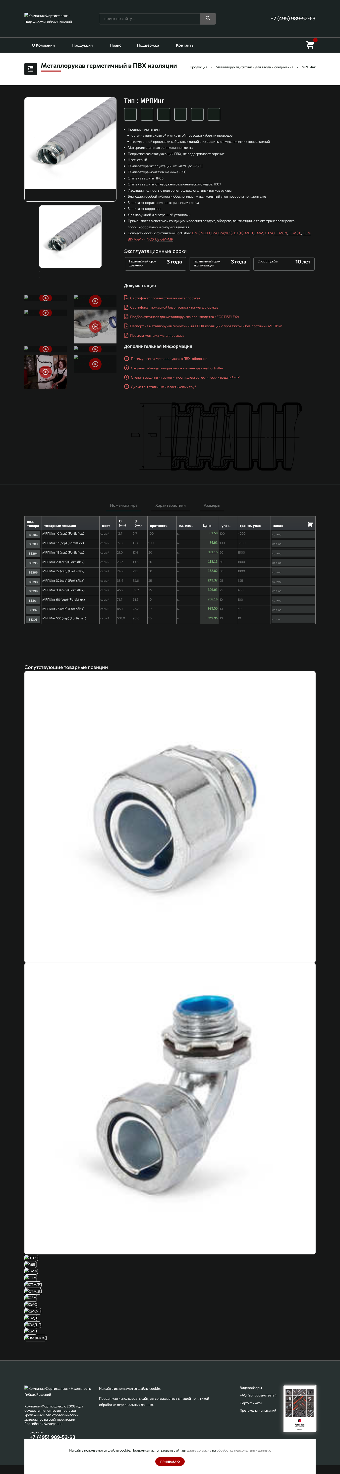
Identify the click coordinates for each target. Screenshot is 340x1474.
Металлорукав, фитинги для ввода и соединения (254, 67)
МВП (249, 233)
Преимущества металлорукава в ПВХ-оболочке (168, 358)
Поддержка (148, 45)
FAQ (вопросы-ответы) (258, 1395)
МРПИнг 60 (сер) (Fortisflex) (63, 599)
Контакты (185, 45)
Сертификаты (251, 1403)
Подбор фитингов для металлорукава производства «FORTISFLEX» (184, 317)
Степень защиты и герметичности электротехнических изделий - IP (185, 377)
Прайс (115, 45)
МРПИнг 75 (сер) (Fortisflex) (63, 609)
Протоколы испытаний (258, 1410)
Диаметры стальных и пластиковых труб (163, 387)
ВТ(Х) (238, 233)
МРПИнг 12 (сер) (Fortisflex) (63, 543)
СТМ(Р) (280, 233)
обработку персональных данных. (244, 1450)
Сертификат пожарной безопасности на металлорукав (173, 307)
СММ (258, 233)
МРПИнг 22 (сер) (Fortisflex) (63, 571)
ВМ (214, 233)
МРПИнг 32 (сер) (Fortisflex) (63, 580)
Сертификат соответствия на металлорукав (164, 298)
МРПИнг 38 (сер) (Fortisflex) (63, 590)
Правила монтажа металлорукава (156, 335)
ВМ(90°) (225, 233)
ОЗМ (307, 233)
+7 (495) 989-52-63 (52, 1437)
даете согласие (199, 1450)
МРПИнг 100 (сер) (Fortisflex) (64, 618)
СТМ (269, 233)
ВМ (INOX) (201, 233)
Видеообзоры (251, 1388)
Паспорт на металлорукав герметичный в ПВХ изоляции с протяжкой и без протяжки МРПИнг (205, 326)
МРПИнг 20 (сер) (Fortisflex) (63, 562)
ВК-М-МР (165, 239)
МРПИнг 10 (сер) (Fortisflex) (63, 533)
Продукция (82, 45)
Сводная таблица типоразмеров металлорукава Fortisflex (177, 368)
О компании (43, 45)
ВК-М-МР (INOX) (142, 239)
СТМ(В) (294, 233)
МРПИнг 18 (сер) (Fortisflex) (63, 552)
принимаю (170, 1461)
